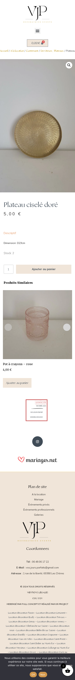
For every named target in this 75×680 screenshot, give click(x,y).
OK (33, 674)
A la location (17, 50)
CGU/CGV (37, 598)
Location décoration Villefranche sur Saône (27, 625)
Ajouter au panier (44, 269)
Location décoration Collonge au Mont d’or (49, 647)
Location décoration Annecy (51, 621)
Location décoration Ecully (21, 617)
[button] (38, 31)
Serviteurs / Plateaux (52, 50)
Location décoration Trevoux (51, 617)
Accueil (4, 50)
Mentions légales (37, 592)
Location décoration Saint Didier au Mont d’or (32, 643)
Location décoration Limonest (50, 612)
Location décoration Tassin (21, 612)
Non (42, 674)
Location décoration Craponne (42, 634)
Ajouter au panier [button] (17, 383)
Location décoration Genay (22, 621)
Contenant (32, 50)
